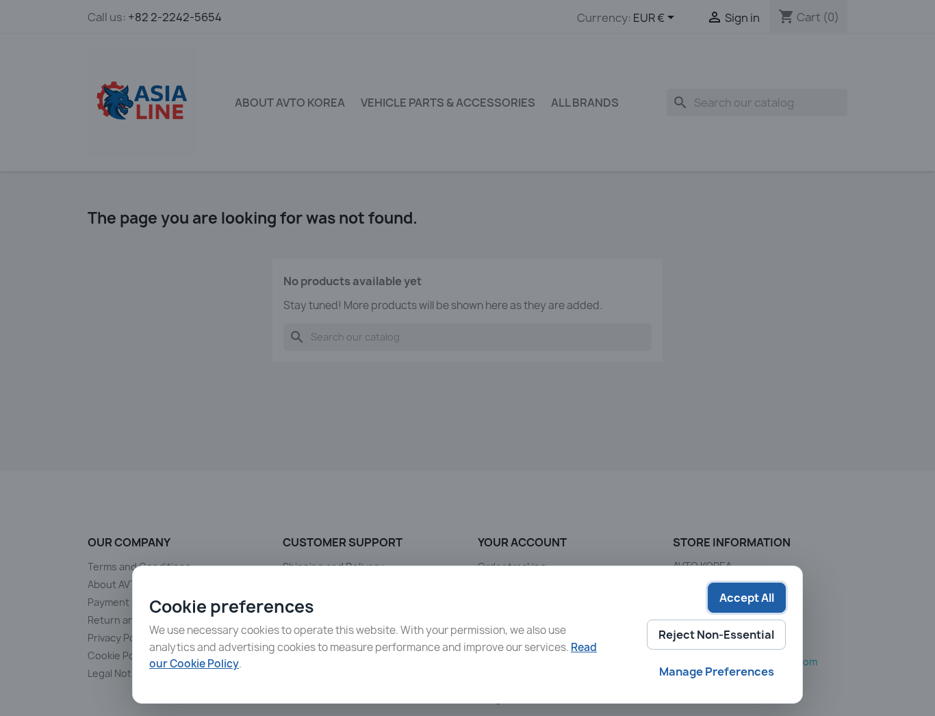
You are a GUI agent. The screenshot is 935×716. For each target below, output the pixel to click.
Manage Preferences (716, 671)
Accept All (746, 597)
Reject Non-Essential (716, 634)
